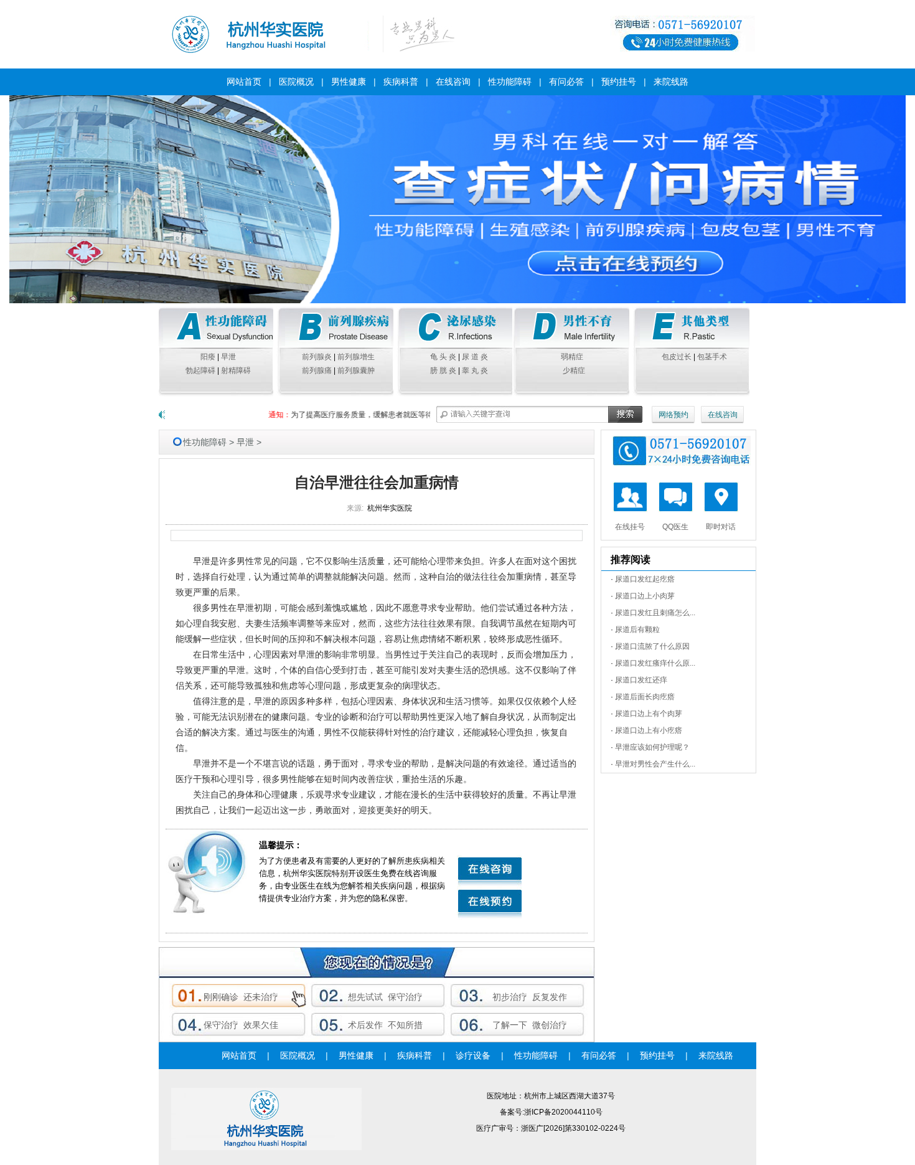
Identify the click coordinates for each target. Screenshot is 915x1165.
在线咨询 (453, 82)
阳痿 (207, 356)
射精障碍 (236, 370)
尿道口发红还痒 (641, 680)
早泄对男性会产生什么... (655, 764)
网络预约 (673, 414)
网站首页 (244, 82)
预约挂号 (618, 82)
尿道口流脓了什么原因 (652, 646)
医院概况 (296, 82)
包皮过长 (677, 356)
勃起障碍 (200, 370)
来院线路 (671, 82)
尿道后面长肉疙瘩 (645, 696)
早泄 (228, 356)
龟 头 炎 (443, 356)
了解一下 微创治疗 (529, 1025)
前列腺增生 (356, 356)
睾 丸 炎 (475, 370)
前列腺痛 (317, 370)
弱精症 (574, 356)
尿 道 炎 (475, 356)
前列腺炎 (317, 356)
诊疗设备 (473, 1055)
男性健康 (348, 82)
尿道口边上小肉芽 (645, 596)
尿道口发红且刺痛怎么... (655, 612)
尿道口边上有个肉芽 (648, 713)
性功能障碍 (510, 82)
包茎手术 (712, 356)
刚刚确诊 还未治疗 (241, 997)
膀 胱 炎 (443, 370)
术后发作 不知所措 (385, 1025)
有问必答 (566, 82)
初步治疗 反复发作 (529, 997)
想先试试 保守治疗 (385, 997)
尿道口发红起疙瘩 (645, 579)
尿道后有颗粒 (637, 629)
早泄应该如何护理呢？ (652, 747)
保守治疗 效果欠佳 (241, 1025)
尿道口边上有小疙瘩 (648, 730)
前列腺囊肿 (356, 370)
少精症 (574, 370)
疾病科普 (400, 82)
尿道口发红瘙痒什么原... (655, 663)
